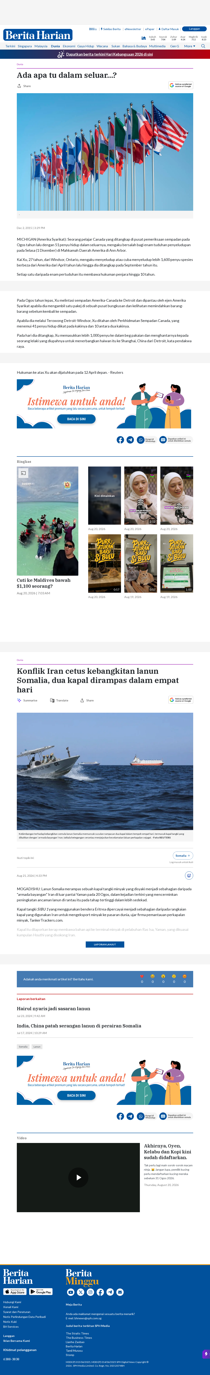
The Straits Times (77, 1333)
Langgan (194, 28)
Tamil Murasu (74, 1350)
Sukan (116, 46)
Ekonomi (69, 46)
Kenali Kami (10, 1307)
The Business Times (79, 1337)
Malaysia (40, 46)
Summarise (31, 700)
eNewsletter (133, 29)
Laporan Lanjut (105, 944)
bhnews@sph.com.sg (88, 1318)
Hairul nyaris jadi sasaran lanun (53, 1008)
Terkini (10, 46)
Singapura (25, 46)
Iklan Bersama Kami (16, 1340)
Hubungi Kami (12, 1302)
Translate (62, 700)
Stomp (70, 1355)
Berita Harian (74, 1346)
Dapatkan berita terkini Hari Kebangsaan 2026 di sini (109, 54)
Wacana (102, 46)
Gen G (174, 46)
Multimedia (157, 46)
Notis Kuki (10, 1321)
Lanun (37, 1046)
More (188, 46)
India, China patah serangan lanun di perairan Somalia (79, 1026)
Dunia (55, 46)
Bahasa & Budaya (134, 46)
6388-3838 (11, 1359)
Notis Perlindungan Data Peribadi (24, 1316)
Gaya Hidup (85, 46)
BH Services (11, 1326)
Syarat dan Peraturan (16, 1312)
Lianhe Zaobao (75, 1342)
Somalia (23, 1046)
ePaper (149, 29)
